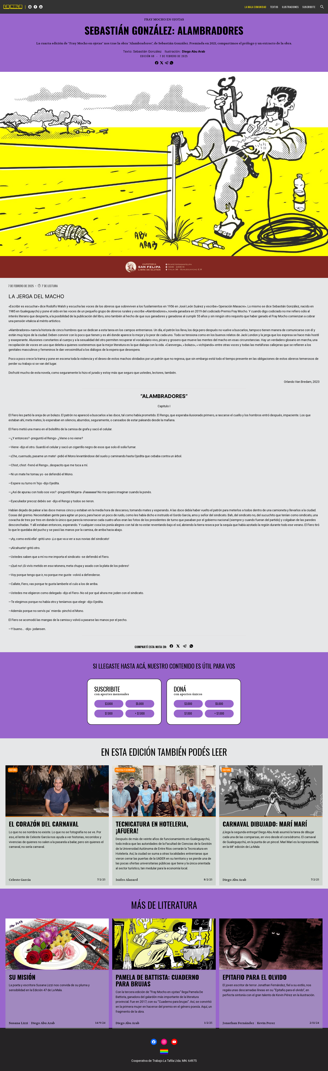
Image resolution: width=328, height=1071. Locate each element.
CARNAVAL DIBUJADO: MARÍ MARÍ (265, 823)
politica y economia (125, 770)
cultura (13, 770)
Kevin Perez (266, 1023)
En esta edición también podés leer (164, 751)
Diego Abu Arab (193, 51)
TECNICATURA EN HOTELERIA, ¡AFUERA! (152, 827)
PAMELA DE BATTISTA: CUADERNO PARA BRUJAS (157, 980)
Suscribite (308, 7)
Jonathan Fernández (238, 1023)
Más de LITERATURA (164, 904)
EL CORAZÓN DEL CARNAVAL (44, 823)
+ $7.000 (140, 713)
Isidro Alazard (127, 880)
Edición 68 (147, 56)
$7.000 (109, 713)
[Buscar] (322, 6)
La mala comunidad (255, 7)
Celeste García (20, 880)
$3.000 (109, 704)
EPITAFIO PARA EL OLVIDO (255, 976)
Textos (274, 7)
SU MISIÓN (22, 976)
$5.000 (140, 704)
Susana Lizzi (18, 1023)
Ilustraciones (290, 7)
